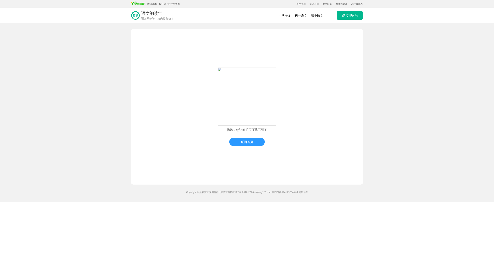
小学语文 (284, 15)
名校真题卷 (357, 3)
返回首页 (247, 142)
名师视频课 (341, 3)
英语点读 (314, 3)
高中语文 (317, 15)
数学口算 (327, 3)
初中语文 (301, 15)
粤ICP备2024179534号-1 (285, 192)
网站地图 (303, 192)
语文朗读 (301, 3)
